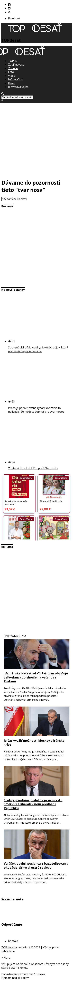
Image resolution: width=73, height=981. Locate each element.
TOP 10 (12, 61)
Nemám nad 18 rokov (15, 978)
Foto (11, 72)
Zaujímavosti (16, 64)
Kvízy (11, 83)
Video (11, 76)
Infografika (15, 79)
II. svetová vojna (18, 87)
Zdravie (13, 68)
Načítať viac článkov (14, 199)
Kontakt (13, 941)
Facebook (14, 18)
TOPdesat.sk (9, 947)
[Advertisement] (36, 139)
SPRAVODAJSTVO (15, 636)
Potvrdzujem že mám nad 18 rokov (23, 974)
